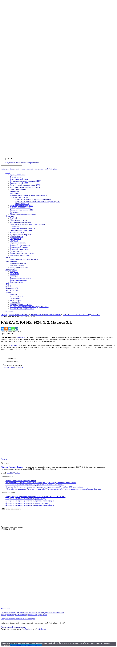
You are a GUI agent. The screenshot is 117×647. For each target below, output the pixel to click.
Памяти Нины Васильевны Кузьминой (20, 481)
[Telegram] (9, 328)
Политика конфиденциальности (13, 627)
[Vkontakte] (2, 328)
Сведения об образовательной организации (18, 619)
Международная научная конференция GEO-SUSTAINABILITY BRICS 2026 (35, 497)
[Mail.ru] (16, 328)
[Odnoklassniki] (6, 328)
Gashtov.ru (42, 629)
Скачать (4, 459)
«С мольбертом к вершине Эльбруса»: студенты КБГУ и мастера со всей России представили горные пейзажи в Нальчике (53, 489)
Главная (4, 315)
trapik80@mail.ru (13, 473)
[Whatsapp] (13, 328)
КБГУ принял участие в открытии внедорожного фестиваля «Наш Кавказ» (34, 485)
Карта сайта (5, 608)
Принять (13, 645)
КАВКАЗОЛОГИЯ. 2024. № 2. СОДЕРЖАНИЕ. (81, 315)
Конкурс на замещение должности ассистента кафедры (26, 503)
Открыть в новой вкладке (13, 367)
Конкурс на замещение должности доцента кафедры (25, 499)
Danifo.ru (28, 629)
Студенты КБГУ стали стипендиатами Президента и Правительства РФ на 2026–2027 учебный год (44, 487)
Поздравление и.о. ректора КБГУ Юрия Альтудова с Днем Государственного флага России (40, 483)
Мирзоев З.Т (21, 337)
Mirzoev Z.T (15, 345)
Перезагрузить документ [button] (12, 365)
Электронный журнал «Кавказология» (46, 315)
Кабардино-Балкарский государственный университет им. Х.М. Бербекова (30, 169)
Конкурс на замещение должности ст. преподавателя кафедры (29, 501)
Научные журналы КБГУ (19, 315)
